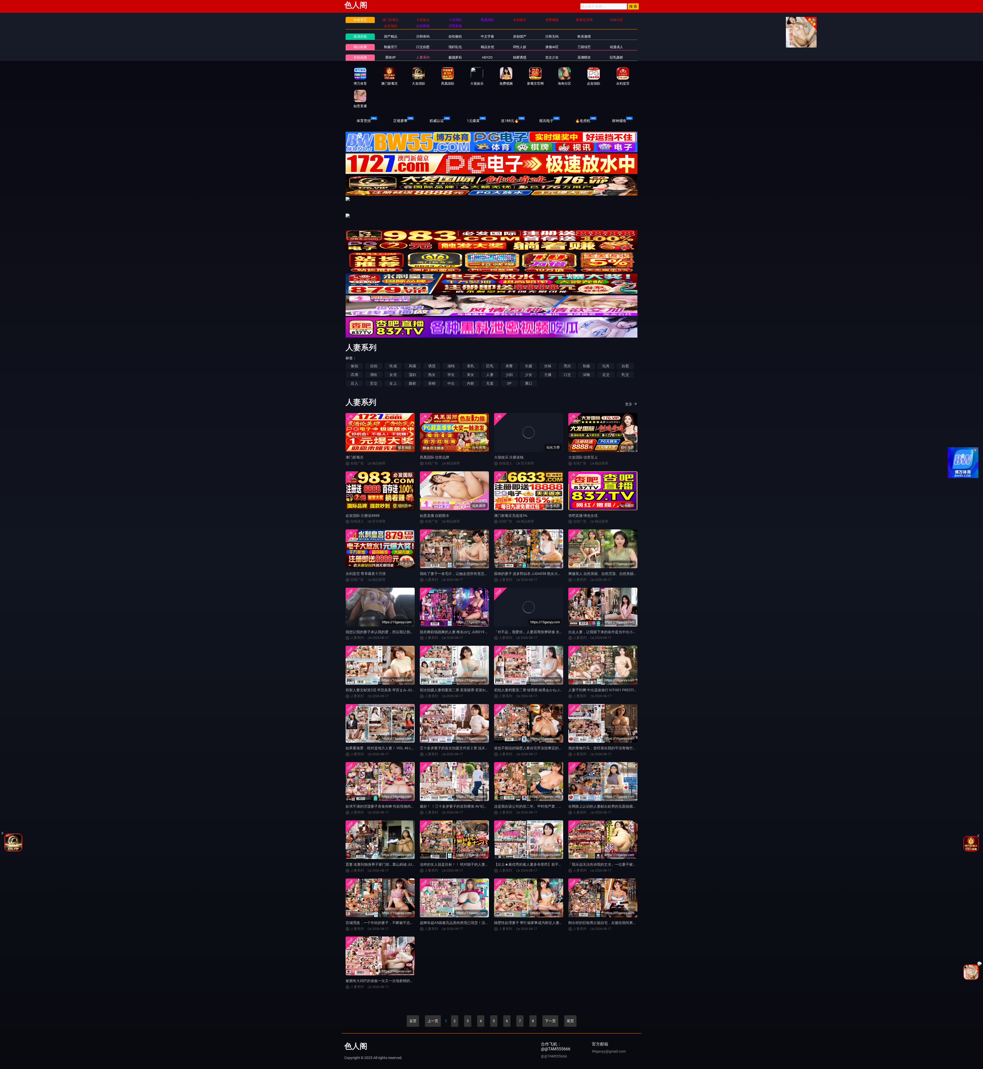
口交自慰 (423, 47)
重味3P (390, 57)
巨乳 (489, 366)
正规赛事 (400, 121)
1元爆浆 (473, 121)
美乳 (470, 366)
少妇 (509, 375)
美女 (470, 375)
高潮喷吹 (584, 57)
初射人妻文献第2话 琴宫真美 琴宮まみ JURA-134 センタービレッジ (399, 690)
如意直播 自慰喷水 (434, 516)
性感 (393, 366)
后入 (354, 383)
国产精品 (390, 36)
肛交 (373, 383)
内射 (470, 383)
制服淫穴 (390, 47)
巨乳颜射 (616, 57)
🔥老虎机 (582, 121)
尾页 (570, 1021)
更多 (628, 404)
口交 (567, 375)
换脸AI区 (552, 47)
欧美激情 (584, 36)
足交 (606, 375)
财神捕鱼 (619, 121)
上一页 (433, 1021)
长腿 (528, 366)
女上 (393, 383)
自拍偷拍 (455, 36)
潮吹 (373, 375)
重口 (528, 383)
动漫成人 (616, 47)
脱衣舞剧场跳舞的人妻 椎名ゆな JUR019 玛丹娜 (458, 632)
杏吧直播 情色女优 (583, 516)
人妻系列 (423, 57)
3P (509, 383)
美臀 (509, 366)
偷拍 (354, 366)
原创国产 (519, 36)
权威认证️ (437, 121)
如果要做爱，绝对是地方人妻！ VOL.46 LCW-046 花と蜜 (390, 748)
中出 (451, 383)
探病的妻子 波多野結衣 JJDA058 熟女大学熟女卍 (533, 574)
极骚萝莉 (455, 57)
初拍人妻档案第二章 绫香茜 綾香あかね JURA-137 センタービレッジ (548, 690)
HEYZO (487, 57)
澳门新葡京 (355, 457)
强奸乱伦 (455, 47)
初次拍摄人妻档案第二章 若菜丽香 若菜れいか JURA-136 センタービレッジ (479, 690)
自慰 (625, 366)
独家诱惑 (519, 57)
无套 (489, 383)
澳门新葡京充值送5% (510, 516)
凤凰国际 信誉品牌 (434, 457)
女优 (393, 375)
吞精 (431, 383)
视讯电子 (546, 121)
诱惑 (431, 366)
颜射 (412, 383)
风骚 (412, 366)
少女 (528, 375)
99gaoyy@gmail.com (609, 1051)
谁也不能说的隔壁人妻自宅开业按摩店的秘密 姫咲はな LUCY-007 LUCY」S (553, 748)
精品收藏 (360, 47)
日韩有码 (423, 36)
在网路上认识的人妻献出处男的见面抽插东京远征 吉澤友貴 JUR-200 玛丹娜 (628, 806)
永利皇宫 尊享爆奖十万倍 (366, 574)
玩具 (606, 366)
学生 (451, 375)
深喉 (586, 375)
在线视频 (360, 57)
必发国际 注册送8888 (363, 516)
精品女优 (487, 47)
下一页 (550, 1021)
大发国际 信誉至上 (583, 457)
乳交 (625, 375)
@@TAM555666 (554, 1056)
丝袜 (547, 366)
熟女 (431, 375)
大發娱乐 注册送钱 (508, 457)
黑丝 (567, 366)
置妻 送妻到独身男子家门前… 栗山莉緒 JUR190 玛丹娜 (389, 864)
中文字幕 (487, 36)
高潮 (354, 375)
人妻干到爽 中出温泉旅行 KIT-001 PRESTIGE (603, 690)
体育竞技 (364, 121)
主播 (547, 375)
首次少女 (552, 57)
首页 (412, 1021)
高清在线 (360, 36)
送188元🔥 (510, 121)
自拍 (373, 366)
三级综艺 (584, 47)
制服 (586, 366)
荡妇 (412, 375)
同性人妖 (519, 47)
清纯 (451, 366)
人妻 (489, 375)
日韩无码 (552, 36)
